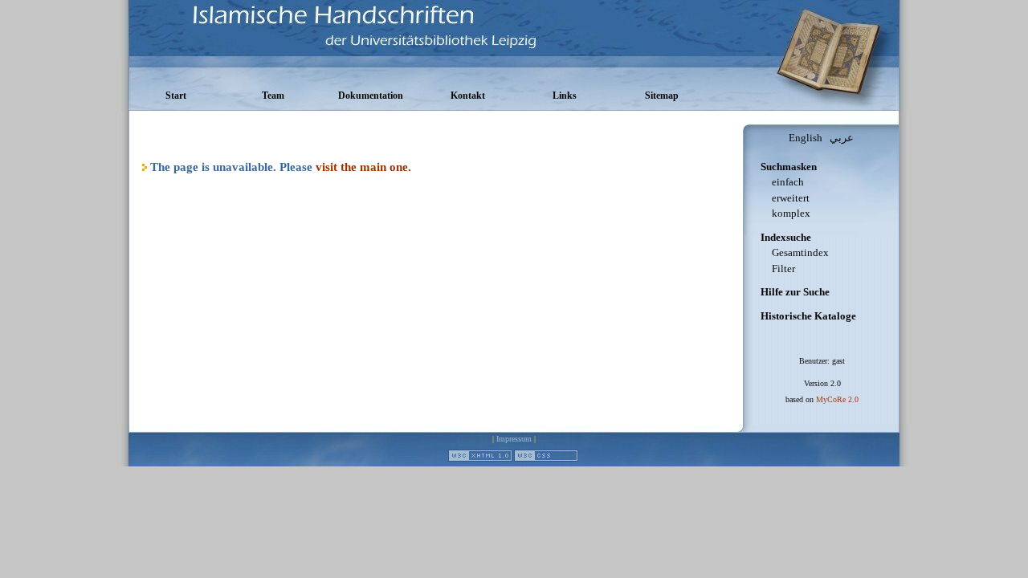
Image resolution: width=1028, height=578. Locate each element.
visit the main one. (363, 167)
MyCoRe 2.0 (837, 399)
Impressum (514, 438)
